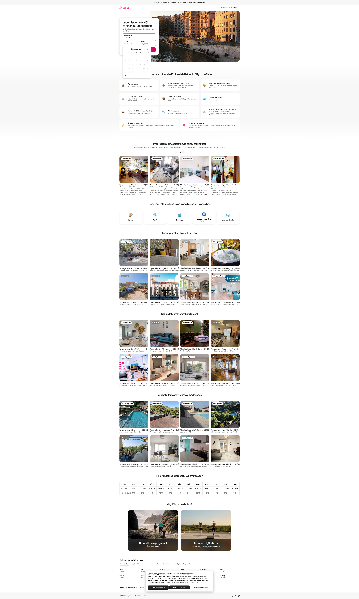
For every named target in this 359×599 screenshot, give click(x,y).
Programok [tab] (186, 564)
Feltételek (146, 596)
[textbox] (131, 44)
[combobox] (139, 37)
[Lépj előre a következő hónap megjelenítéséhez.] (147, 49)
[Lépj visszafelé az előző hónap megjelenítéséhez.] (125, 49)
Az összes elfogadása (158, 587)
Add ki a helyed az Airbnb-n (229, 8)
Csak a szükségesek (179, 587)
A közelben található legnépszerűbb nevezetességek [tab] (164, 564)
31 (125, 76)
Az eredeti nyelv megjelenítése (196, 2)
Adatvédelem (137, 596)
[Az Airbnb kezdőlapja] (124, 8)
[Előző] (176, 152)
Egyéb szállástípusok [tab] (138, 564)
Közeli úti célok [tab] (124, 564)
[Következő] (183, 152)
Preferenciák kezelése (201, 587)
